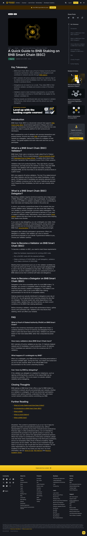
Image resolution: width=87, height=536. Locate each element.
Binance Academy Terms (27, 528)
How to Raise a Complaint (75, 515)
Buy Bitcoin (55, 508)
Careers (22, 480)
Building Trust (23, 493)
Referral (71, 480)
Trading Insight (73, 488)
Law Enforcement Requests (76, 513)
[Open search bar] (65, 3)
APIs (71, 505)
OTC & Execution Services (75, 484)
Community (22, 497)
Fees (71, 503)
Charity (38, 501)
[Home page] (10, 3)
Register (76, 2)
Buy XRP (55, 512)
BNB (71, 482)
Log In (70, 2)
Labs (54, 484)
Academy (39, 488)
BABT (38, 497)
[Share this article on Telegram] (78, 18)
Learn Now (52, 7)
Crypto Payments (40, 484)
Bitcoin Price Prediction (58, 502)
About (21, 478)
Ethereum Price (56, 498)
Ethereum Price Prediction (59, 504)
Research (39, 499)
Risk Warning (23, 499)
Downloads (22, 503)
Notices (22, 501)
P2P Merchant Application (59, 478)
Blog (21, 495)
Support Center (73, 498)
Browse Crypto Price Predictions (60, 500)
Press (21, 486)
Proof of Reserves (73, 490)
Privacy (22, 491)
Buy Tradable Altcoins (58, 517)
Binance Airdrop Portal (74, 511)
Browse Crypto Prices (58, 494)
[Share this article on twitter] (68, 18)
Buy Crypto (39, 480)
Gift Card (39, 490)
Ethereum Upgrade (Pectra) (59, 506)
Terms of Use (12, 528)
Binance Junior (40, 486)
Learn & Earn (56, 493)
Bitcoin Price (56, 496)
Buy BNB (55, 510)
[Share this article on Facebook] (73, 18)
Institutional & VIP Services (59, 482)
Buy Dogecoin (56, 514)
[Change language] (80, 3)
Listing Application (57, 480)
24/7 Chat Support (74, 496)
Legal (21, 488)
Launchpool (39, 491)
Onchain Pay (56, 486)
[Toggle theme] (83, 2)
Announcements (23, 482)
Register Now (76, 138)
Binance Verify (73, 507)
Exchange (39, 478)
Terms (21, 490)
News (21, 484)
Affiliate (71, 478)
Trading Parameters (74, 509)
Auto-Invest (39, 493)
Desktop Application (24, 505)
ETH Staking (39, 495)
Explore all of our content (42, 468)
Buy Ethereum (56, 515)
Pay (37, 482)
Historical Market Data (74, 486)
